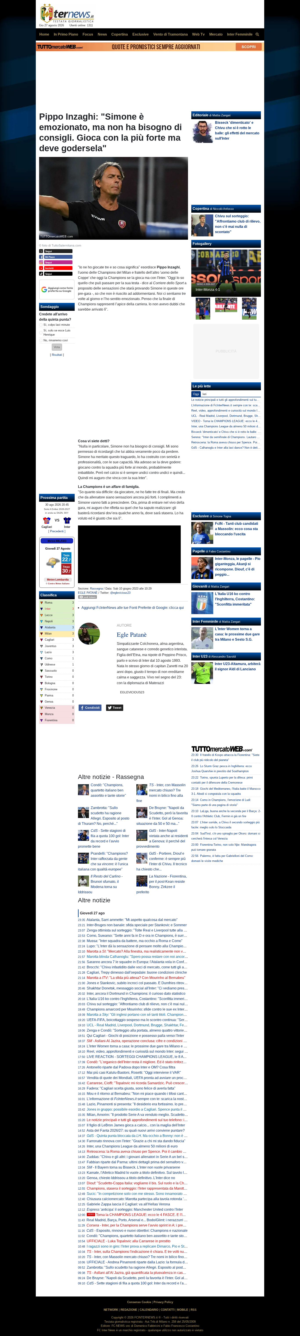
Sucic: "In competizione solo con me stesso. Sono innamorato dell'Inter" (142, 1194)
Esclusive (201, 516)
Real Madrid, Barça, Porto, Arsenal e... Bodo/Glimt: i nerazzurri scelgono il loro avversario (156, 1220)
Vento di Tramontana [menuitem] (170, 34)
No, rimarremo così (55, 340)
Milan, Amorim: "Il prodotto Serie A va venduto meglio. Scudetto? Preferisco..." (147, 1115)
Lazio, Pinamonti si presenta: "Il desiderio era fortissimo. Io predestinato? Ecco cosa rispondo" (160, 1104)
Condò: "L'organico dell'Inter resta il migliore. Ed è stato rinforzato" (138, 1062)
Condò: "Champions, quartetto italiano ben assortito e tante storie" (108, 790)
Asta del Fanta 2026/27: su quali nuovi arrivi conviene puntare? (136, 1130)
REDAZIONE (129, 1309)
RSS (194, 1309)
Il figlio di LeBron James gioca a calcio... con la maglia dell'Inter (136, 1125)
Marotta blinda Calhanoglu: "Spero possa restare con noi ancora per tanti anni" (148, 956)
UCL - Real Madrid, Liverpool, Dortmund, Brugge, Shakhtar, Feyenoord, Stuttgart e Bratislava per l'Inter (166, 1025)
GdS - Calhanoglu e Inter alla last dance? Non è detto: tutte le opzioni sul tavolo (242, 447)
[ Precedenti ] (56, 531)
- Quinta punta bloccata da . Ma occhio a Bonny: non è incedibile (143, 1136)
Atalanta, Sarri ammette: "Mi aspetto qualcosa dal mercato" (132, 920)
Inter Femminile (205, 621)
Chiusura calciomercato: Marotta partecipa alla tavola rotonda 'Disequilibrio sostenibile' (154, 1199)
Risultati (57, 354)
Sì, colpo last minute (56, 324)
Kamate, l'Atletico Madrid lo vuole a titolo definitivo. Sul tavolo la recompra (144, 1172)
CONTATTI (168, 1309)
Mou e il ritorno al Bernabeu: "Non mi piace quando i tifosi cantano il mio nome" (148, 1093)
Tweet (116, 707)
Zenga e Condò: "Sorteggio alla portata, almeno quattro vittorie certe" (140, 1030)
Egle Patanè (88, 592)
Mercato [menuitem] (216, 34)
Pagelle (199, 551)
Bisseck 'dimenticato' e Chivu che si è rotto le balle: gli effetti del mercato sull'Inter (243, 431)
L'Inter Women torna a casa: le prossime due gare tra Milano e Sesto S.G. (143, 1046)
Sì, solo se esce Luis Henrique (56, 332)
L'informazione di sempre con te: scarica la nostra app (140, 1099)
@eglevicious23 (120, 592)
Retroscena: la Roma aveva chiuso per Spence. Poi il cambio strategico (142, 1151)
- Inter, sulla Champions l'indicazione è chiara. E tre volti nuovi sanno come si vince (154, 1251)
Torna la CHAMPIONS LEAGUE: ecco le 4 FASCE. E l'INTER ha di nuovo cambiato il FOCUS (165, 1215)
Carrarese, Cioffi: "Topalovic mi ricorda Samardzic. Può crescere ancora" (143, 1083)
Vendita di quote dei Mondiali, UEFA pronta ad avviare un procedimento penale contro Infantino (160, 1078)
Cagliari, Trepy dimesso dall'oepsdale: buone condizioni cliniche (137, 972)
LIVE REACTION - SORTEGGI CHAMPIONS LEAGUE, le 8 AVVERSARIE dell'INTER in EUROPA (164, 1057)
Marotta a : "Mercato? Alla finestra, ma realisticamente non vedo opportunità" (147, 951)
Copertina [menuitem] (119, 34)
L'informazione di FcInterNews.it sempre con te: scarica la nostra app (235, 405)
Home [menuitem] (44, 34)
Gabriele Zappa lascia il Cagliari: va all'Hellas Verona (128, 1204)
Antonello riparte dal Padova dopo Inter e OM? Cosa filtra (131, 1067)
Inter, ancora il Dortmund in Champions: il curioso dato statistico (136, 993)
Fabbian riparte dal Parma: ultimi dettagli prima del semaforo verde (138, 1162)
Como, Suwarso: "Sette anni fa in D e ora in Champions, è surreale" (139, 935)
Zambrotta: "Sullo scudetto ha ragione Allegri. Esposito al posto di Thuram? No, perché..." (156, 1267)
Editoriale (200, 115)
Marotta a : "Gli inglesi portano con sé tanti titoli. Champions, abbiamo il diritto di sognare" (159, 1014)
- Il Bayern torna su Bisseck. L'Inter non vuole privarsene (133, 1167)
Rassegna (96, 588)
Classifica (48, 595)
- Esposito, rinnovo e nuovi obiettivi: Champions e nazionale (137, 1230)
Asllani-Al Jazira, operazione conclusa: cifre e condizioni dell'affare (143, 1041)
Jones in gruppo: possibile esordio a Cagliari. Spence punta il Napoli (140, 1109)
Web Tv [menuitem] (198, 34)
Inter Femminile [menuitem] (240, 34)
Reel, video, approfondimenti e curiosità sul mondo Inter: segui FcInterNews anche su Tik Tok (159, 1051)
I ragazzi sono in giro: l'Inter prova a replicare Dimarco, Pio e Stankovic (141, 1246)
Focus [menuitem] (88, 34)
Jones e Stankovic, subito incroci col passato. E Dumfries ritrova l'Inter (141, 983)
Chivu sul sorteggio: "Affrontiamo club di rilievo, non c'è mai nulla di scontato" (146, 1004)
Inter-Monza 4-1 (208, 289)
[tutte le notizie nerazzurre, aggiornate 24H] (67, 13)
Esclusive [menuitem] (140, 34)
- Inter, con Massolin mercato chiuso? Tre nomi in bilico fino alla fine (142, 1257)
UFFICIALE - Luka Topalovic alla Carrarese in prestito (128, 1241)
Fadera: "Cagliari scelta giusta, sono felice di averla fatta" (131, 1088)
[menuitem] (257, 34)
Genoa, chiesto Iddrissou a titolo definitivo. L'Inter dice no (131, 1178)
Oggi (196, 394)
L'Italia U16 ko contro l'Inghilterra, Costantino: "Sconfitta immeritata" (139, 999)
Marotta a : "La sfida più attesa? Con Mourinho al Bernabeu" (136, 978)
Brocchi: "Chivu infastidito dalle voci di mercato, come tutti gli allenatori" (142, 967)
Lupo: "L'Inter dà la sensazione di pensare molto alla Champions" (137, 946)
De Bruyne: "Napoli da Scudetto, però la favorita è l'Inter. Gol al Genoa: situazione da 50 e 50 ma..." (163, 1278)
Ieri (204, 394)
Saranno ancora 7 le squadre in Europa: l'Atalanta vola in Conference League (147, 962)
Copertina (201, 208)
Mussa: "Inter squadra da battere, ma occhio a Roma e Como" (135, 941)
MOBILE (182, 1309)
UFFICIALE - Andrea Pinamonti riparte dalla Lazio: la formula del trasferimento (147, 1262)
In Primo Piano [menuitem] (66, 34)
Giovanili (200, 586)
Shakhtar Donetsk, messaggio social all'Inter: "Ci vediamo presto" (137, 988)
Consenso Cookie (139, 1302)
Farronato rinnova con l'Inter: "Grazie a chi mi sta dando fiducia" (136, 1141)
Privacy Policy (163, 1302)
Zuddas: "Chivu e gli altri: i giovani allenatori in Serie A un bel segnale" (141, 1157)
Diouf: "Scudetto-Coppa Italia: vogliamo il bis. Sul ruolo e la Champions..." (144, 1183)
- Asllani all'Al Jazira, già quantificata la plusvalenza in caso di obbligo (144, 1273)
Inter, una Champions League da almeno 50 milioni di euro (132, 1146)
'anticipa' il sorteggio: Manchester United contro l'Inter (135, 1209)
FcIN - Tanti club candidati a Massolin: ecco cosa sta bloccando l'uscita (236, 529)
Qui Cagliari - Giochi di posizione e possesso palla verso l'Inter (135, 1036)
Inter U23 (200, 656)
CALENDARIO (149, 1309)
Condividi (92, 707)
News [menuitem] (102, 34)
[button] (57, 347)
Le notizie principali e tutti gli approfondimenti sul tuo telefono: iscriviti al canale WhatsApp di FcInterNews (169, 1120)
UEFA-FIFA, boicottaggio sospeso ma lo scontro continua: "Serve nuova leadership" (152, 1020)
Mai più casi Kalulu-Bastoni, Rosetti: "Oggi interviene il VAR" (134, 1072)
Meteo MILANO (57, 541)
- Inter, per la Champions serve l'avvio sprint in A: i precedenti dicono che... (151, 1225)
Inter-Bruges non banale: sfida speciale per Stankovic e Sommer (137, 925)
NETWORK (111, 1309)
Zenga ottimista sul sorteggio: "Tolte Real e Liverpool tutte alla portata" (141, 930)
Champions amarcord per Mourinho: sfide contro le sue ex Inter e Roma (142, 1009)
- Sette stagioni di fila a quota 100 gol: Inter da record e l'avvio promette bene (150, 1283)
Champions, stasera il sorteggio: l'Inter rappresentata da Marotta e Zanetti (143, 1188)
